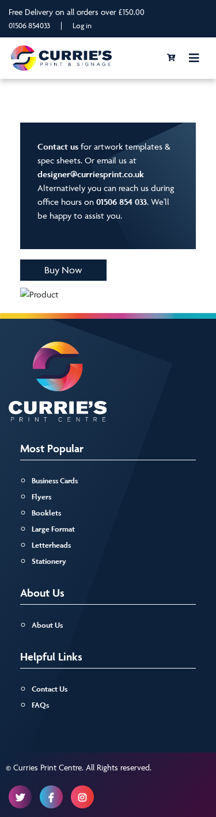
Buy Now (63, 270)
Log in (82, 25)
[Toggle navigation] (194, 58)
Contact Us (49, 689)
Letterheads (51, 545)
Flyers (41, 497)
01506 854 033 (121, 201)
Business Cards (55, 481)
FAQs (40, 705)
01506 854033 (29, 25)
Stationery (49, 561)
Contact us (57, 146)
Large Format (53, 529)
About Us (47, 625)
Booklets (46, 513)
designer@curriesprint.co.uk (90, 174)
